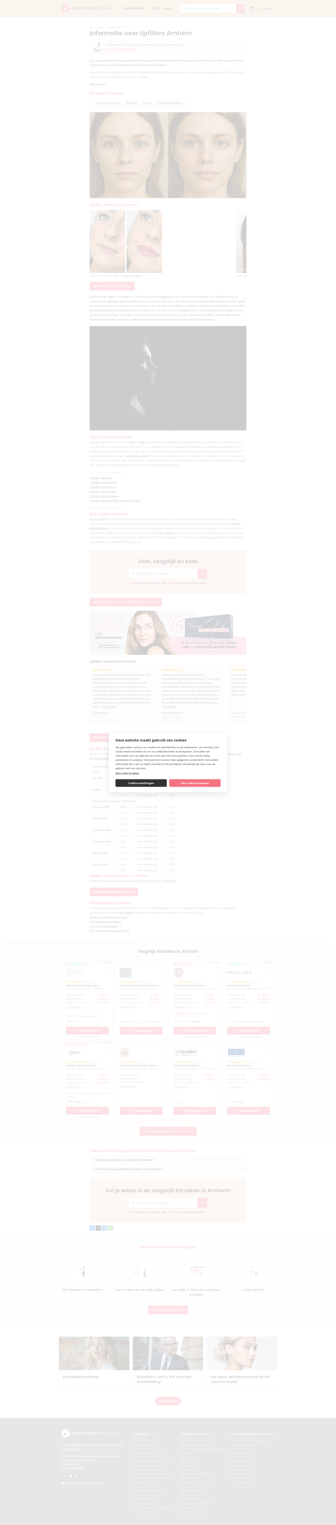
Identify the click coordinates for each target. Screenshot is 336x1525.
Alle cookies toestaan (195, 783)
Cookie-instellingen (141, 783)
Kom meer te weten (127, 773)
